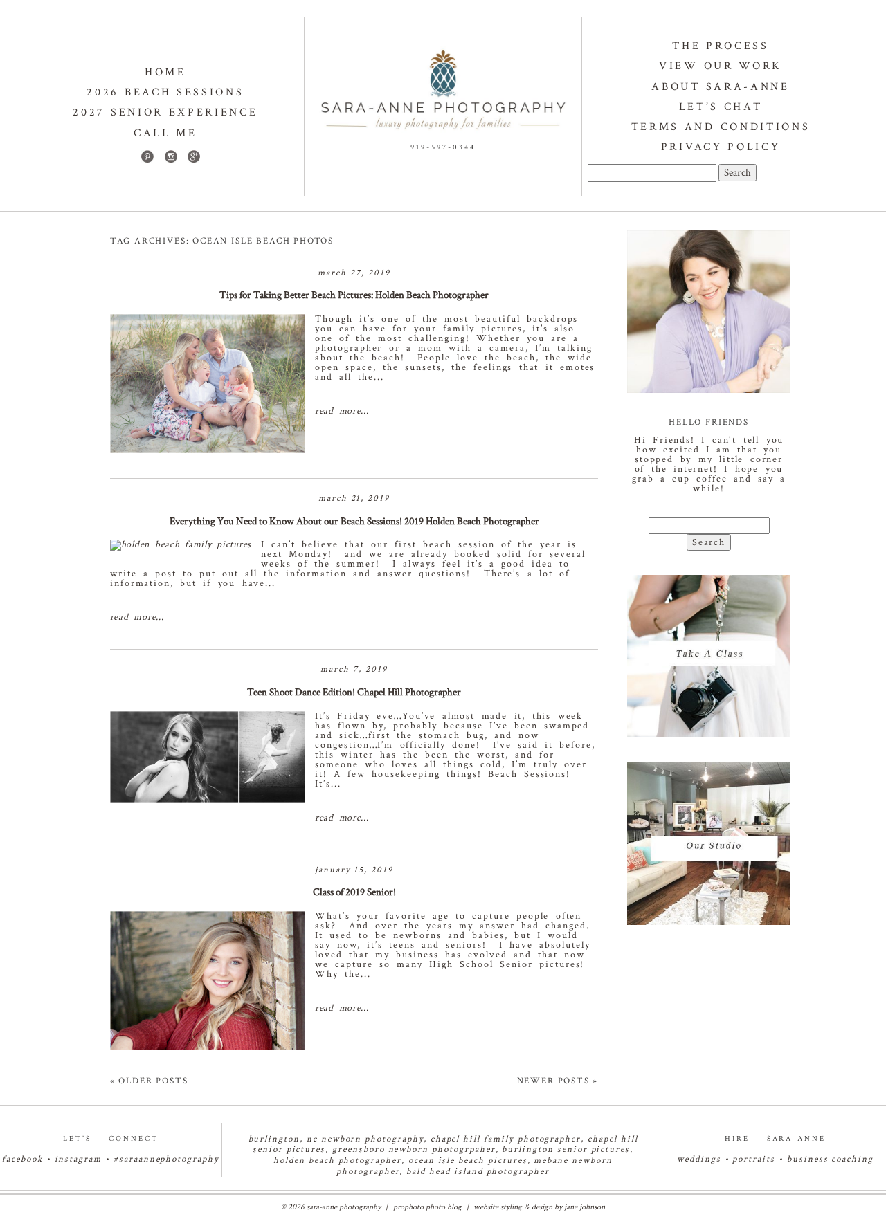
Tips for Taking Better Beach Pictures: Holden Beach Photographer (354, 295)
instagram (78, 1159)
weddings (699, 1159)
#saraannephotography (166, 1159)
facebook (22, 1159)
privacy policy (721, 147)
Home (165, 72)
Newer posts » (558, 1081)
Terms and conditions (721, 127)
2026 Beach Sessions (165, 92)
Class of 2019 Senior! (354, 892)
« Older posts (149, 1081)
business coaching (830, 1159)
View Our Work (720, 66)
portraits (753, 1159)
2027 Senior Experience (165, 112)
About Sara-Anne (720, 87)
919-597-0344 (443, 147)
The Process (720, 46)
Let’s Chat (721, 107)
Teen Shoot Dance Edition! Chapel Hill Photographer (354, 692)
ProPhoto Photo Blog (427, 1207)
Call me (165, 133)
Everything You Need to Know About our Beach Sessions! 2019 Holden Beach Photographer (354, 521)
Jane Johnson (584, 1207)
